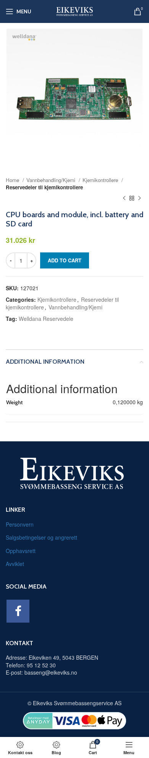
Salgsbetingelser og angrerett (41, 537)
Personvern (20, 524)
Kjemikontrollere (101, 180)
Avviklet (15, 564)
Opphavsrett (21, 551)
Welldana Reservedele (46, 318)
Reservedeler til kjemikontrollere (44, 187)
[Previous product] (124, 198)
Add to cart (64, 260)
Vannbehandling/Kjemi (51, 180)
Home (13, 180)
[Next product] (139, 198)
